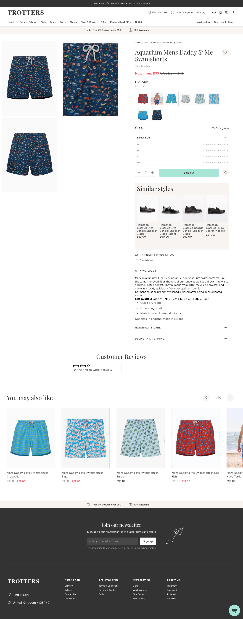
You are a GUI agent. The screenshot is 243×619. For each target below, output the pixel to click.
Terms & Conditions (108, 585)
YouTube (171, 598)
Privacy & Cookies (108, 590)
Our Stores (70, 598)
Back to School (28, 22)
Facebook (172, 590)
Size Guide (138, 594)
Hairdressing (203, 22)
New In (11, 22)
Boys (53, 22)
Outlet (138, 22)
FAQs (101, 594)
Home (137, 43)
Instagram (172, 585)
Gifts (103, 22)
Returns (68, 590)
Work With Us (140, 590)
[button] (225, 52)
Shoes (73, 22)
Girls (43, 22)
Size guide (222, 128)
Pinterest (171, 594)
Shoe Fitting (139, 598)
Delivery (69, 585)
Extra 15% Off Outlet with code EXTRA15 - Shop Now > (122, 3)
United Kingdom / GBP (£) (190, 12)
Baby (63, 22)
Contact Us (70, 594)
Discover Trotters (223, 22)
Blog (135, 585)
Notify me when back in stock (215, 144)
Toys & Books (88, 22)
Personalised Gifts (120, 22)
